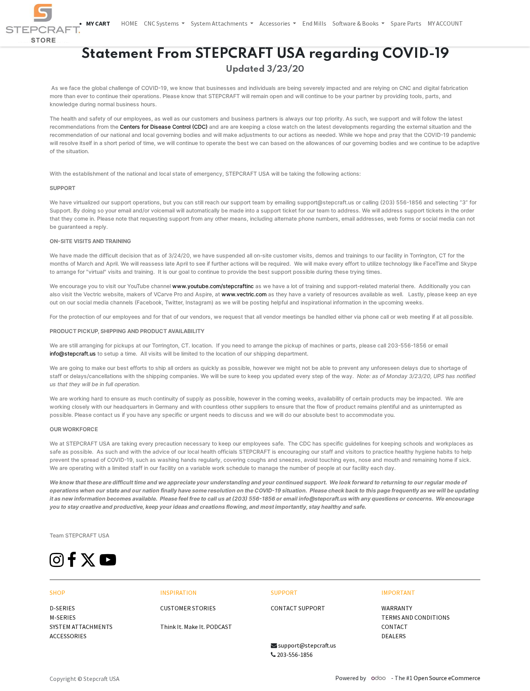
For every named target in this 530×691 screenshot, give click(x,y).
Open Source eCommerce (447, 678)
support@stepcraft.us (307, 645)
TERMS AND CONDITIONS (415, 617)
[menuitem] (129, 23)
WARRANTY (396, 608)
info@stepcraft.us (73, 353)
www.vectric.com (244, 294)
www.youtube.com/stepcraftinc (213, 286)
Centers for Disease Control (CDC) (164, 126)
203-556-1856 (295, 654)
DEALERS (393, 636)
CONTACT (394, 627)
